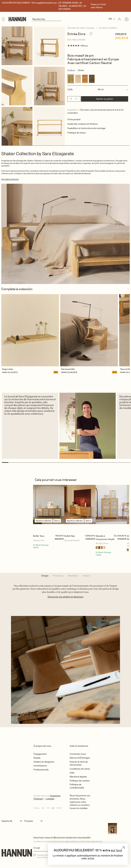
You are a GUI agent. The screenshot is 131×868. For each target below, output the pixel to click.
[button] (97, 90)
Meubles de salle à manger (80, 28)
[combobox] (12, 821)
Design (44, 575)
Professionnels (41, 769)
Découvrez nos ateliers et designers (65, 596)
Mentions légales (78, 776)
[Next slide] (128, 289)
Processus (58, 575)
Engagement (40, 754)
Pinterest (38, 798)
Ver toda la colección (10, 179)
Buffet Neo (69, 536)
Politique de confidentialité (77, 786)
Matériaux (73, 575)
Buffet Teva (38, 536)
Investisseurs (40, 765)
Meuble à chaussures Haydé (105, 537)
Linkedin (50, 798)
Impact (86, 575)
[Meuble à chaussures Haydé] (111, 509)
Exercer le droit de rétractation (79, 763)
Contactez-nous (78, 754)
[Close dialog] (124, 847)
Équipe (37, 757)
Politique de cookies (80, 780)
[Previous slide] (123, 289)
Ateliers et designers (44, 761)
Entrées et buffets (108, 28)
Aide (72, 772)
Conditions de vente (80, 769)
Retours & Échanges (80, 757)
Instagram (55, 795)
